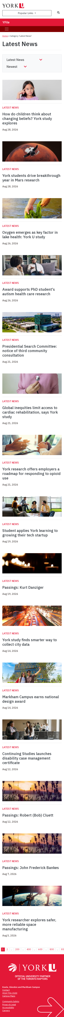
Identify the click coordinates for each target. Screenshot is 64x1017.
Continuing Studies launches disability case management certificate (26, 758)
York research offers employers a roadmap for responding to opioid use (31, 474)
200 (17, 949)
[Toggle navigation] (6, 29)
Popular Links (26, 13)
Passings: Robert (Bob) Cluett (27, 815)
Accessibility (8, 1007)
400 (29, 949)
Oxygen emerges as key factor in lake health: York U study (30, 234)
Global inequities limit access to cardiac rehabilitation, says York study (30, 412)
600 (40, 949)
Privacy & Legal (9, 1004)
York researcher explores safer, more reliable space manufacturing (29, 924)
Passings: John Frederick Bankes (30, 867)
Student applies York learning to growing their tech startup (30, 533)
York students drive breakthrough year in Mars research (31, 178)
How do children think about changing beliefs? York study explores (27, 118)
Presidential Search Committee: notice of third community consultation (29, 351)
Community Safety (10, 1001)
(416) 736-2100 (9, 993)
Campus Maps (8, 996)
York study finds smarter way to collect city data (29, 642)
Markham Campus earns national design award (30, 699)
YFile (5, 22)
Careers (6, 1010)
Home (5, 36)
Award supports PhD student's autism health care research (28, 291)
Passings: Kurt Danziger (23, 587)
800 (52, 949)
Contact (6, 990)
